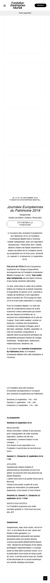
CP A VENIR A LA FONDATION (25, 224)
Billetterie (40, 5)
